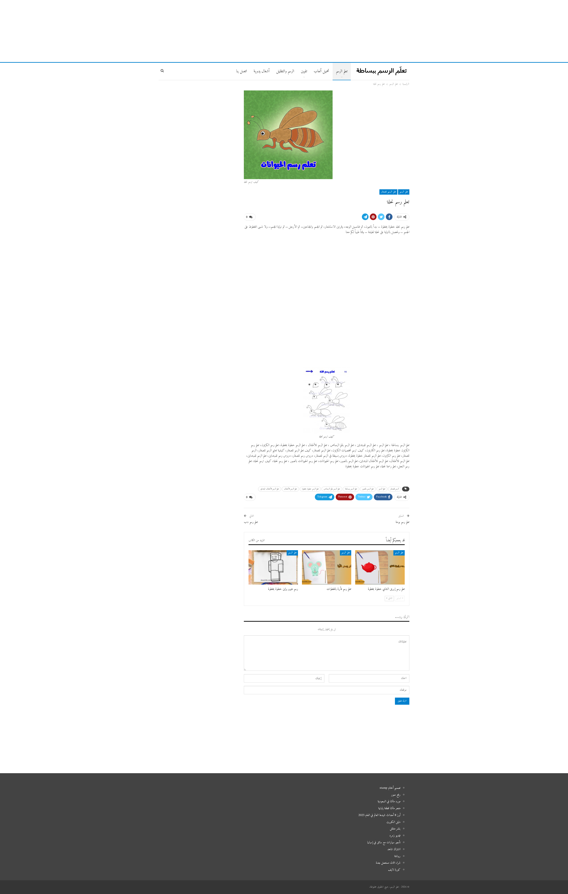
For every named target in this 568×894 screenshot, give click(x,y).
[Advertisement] (284, 31)
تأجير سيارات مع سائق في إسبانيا (383, 842)
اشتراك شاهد (393, 849)
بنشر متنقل (395, 828)
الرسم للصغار (394, 489)
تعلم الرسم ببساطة (351, 489)
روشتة (397, 856)
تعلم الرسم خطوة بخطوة (310, 489)
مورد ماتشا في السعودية (389, 801)
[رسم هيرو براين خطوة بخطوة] (273, 567)
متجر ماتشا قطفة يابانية (389, 808)
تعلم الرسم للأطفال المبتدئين (269, 489)
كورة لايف (394, 869)
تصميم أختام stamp (390, 788)
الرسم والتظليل (285, 71)
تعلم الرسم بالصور (368, 489)
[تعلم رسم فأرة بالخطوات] (326, 567)
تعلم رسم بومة (402, 522)
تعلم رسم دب (251, 522)
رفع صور (395, 795)
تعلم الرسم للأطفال (290, 489)
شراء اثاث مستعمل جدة (388, 863)
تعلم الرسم (341, 71)
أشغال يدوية (262, 71)
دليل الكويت (393, 822)
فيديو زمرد (394, 835)
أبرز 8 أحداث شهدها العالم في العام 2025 (379, 815)
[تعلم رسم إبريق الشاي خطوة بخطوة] (380, 567)
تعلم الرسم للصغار (388, 192)
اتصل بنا (241, 71)
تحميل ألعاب (321, 71)
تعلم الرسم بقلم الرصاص (332, 489)
